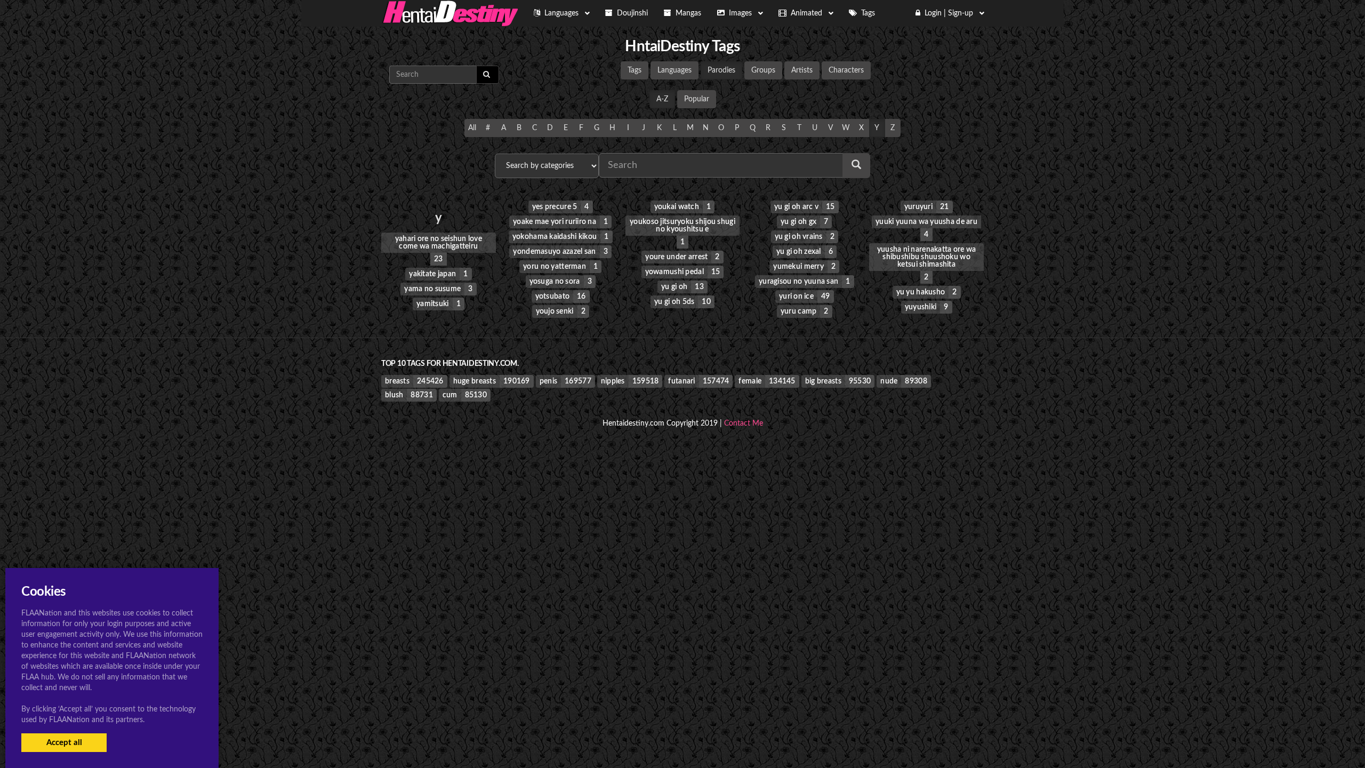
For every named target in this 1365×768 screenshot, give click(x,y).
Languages (674, 70)
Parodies (721, 70)
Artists (802, 70)
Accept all (64, 743)
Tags (634, 70)
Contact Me (743, 423)
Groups (763, 70)
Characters (846, 70)
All (472, 128)
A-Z (662, 99)
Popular (696, 99)
